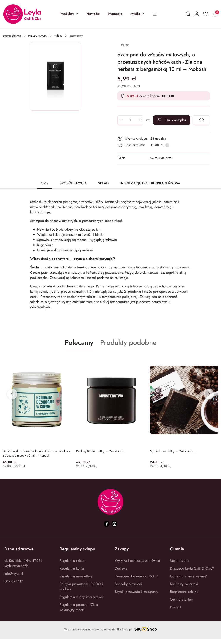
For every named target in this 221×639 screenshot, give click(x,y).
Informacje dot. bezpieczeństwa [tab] (150, 183)
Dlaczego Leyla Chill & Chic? (192, 568)
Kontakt (175, 607)
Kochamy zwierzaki (184, 583)
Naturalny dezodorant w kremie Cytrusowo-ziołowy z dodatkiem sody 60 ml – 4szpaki (36, 453)
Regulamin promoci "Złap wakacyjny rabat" (79, 607)
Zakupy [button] (122, 549)
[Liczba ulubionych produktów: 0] (205, 14)
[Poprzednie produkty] (12, 394)
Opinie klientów (181, 599)
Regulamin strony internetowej (82, 596)
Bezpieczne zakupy (184, 591)
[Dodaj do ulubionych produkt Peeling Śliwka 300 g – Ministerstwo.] (140, 359)
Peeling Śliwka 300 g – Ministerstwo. (101, 451)
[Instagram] (114, 524)
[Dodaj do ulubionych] (201, 120)
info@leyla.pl (13, 573)
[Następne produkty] (209, 394)
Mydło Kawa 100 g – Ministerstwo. (173, 451)
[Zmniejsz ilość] (121, 120)
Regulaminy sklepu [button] (77, 549)
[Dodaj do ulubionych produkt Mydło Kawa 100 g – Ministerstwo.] (213, 359)
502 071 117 (13, 581)
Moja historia (179, 560)
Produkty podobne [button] (128, 342)
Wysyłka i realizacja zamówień (137, 560)
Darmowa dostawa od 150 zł (136, 576)
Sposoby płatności (128, 583)
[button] (69, 14)
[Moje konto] (197, 14)
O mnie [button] (177, 549)
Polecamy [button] (79, 342)
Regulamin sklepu (72, 560)
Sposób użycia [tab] (73, 183)
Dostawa (121, 568)
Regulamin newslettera (76, 576)
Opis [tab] (45, 183)
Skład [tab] (103, 183)
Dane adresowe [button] (19, 549)
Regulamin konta (72, 568)
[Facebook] (107, 524)
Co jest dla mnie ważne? (188, 576)
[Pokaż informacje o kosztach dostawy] (167, 145)
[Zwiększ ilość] (140, 120)
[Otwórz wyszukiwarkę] (188, 14)
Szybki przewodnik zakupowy (136, 591)
